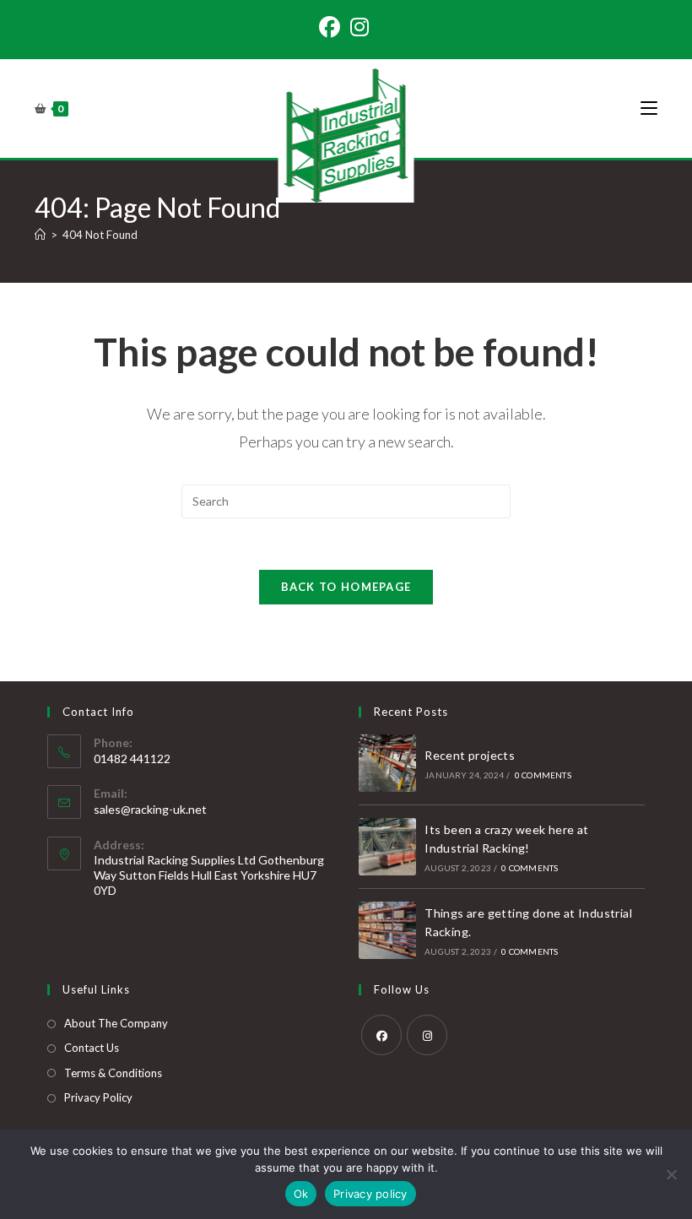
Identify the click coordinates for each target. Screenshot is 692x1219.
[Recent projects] (387, 763)
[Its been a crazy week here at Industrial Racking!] (387, 846)
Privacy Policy (98, 1097)
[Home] (40, 234)
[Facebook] (332, 27)
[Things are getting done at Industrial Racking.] (387, 930)
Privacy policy (370, 1193)
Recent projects (469, 755)
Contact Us (91, 1047)
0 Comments (543, 775)
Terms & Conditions (113, 1073)
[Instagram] (359, 27)
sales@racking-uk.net (150, 809)
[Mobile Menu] (649, 108)
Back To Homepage (346, 586)
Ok (301, 1193)
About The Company (116, 1023)
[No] (670, 1174)
